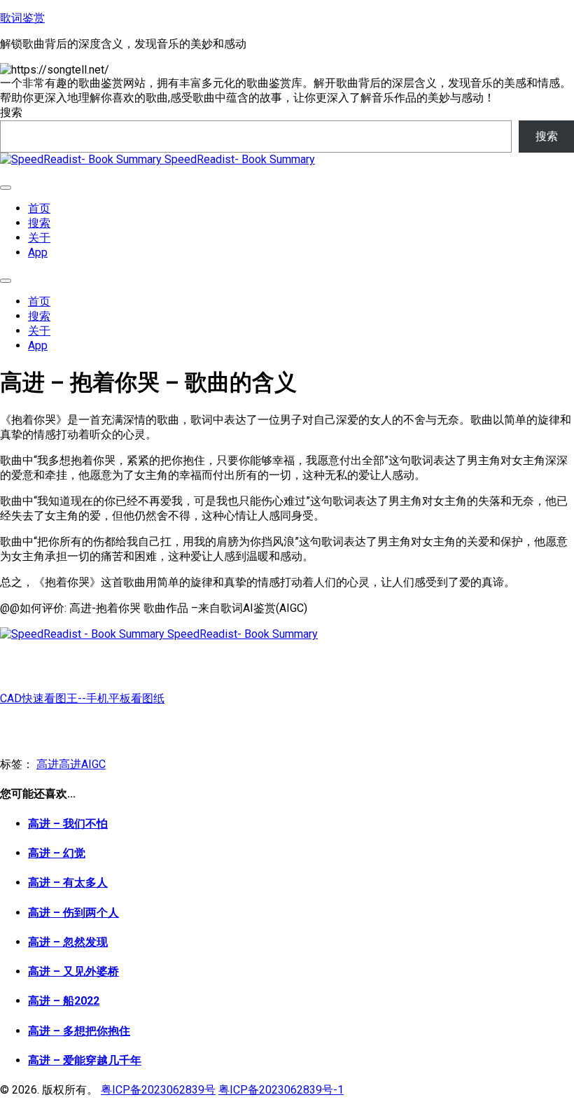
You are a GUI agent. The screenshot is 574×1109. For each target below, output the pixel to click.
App (38, 252)
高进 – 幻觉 (56, 853)
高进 (47, 764)
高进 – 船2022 (63, 1000)
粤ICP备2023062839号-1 (281, 1089)
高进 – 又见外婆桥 (73, 971)
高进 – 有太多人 (68, 882)
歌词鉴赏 (22, 18)
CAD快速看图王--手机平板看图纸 (82, 698)
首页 (39, 208)
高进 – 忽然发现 (68, 942)
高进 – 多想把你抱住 (79, 1031)
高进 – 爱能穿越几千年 (84, 1060)
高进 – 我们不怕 (68, 823)
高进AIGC (82, 764)
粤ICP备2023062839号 (158, 1089)
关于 (39, 237)
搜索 (11, 112)
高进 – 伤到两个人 (73, 912)
